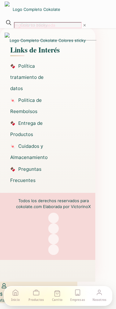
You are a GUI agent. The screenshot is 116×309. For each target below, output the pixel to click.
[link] (84, 25)
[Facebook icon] (53, 228)
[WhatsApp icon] (53, 218)
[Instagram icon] (53, 239)
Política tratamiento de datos (27, 77)
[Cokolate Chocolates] (45, 9)
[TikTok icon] (53, 249)
